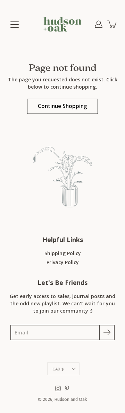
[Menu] (14, 24)
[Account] (98, 24)
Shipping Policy (62, 253)
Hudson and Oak (71, 399)
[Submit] (107, 332)
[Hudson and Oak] (62, 24)
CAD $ (58, 368)
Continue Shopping (62, 106)
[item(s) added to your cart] (112, 24)
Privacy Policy (63, 262)
